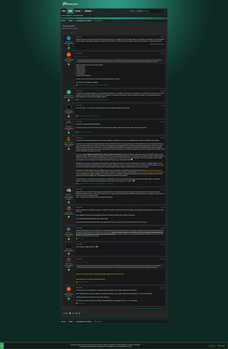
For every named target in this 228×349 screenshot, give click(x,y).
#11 (164, 259)
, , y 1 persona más (95, 183)
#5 (164, 121)
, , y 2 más (93, 99)
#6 (164, 138)
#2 (164, 53)
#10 (164, 244)
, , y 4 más (93, 85)
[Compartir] (161, 37)
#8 (164, 207)
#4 (164, 105)
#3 (164, 91)
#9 (164, 228)
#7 (164, 189)
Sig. (71, 32)
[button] (81, 11)
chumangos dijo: (81, 56)
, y (85, 132)
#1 (164, 37)
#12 (164, 288)
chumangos (67, 28)
